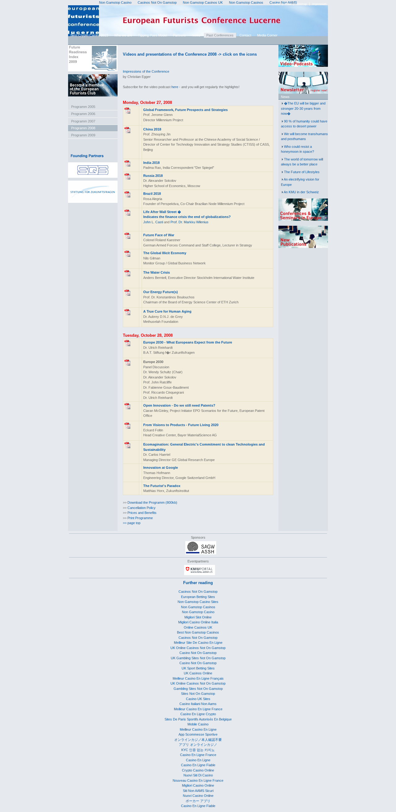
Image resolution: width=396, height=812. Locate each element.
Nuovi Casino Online (198, 795)
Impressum (319, 4)
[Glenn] (127, 112)
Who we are (123, 35)
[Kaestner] (127, 238)
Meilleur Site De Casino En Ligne (198, 642)
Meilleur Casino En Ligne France (198, 709)
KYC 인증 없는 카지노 (198, 750)
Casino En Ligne (198, 760)
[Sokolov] (127, 178)
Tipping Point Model (152, 35)
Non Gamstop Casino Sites (198, 602)
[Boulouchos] (127, 295)
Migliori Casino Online (198, 785)
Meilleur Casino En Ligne (198, 729)
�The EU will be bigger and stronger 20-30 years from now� (303, 108)
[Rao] (127, 165)
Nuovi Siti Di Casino (198, 775)
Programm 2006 (83, 114)
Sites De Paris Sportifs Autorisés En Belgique (198, 719)
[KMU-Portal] (199, 574)
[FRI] (93, 70)
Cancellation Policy (141, 508)
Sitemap (301, 4)
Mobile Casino (198, 724)
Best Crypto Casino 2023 (89, 35)
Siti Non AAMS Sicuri (198, 791)
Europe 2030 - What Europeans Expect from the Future (187, 342)
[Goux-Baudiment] (127, 364)
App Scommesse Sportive (198, 734)
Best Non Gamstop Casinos (198, 632)
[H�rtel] (127, 447)
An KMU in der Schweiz (301, 192)
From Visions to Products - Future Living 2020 (180, 425)
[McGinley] (127, 408)
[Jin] (127, 132)
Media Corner (267, 35)
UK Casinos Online (198, 673)
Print (288, 4)
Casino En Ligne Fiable (198, 765)
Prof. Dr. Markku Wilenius (189, 222)
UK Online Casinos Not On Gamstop (198, 648)
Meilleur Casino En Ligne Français (198, 678)
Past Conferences (220, 35)
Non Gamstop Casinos (198, 607)
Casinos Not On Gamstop (198, 591)
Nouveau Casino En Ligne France (198, 780)
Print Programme (140, 518)
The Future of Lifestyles (302, 172)
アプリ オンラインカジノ (198, 744)
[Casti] (127, 214)
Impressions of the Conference (146, 71)
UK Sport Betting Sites (198, 668)
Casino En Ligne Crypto (198, 714)
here (174, 87)
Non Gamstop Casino (198, 612)
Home (276, 4)
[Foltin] (127, 428)
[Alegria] (127, 196)
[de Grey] (127, 314)
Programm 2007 (83, 121)
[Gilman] (127, 256)
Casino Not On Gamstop (198, 653)
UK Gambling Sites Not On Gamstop (198, 658)
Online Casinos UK (198, 627)
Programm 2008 (83, 128)
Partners (179, 35)
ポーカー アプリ (198, 801)
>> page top (131, 523)
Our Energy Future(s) (160, 292)
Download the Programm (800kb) (152, 502)
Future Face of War (158, 235)
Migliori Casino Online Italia (198, 622)
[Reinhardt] (127, 345)
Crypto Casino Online (198, 770)
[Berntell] (127, 275)
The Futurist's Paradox (161, 486)
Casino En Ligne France (198, 755)
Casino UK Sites (198, 699)
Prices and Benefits (142, 513)
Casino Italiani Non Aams (198, 704)
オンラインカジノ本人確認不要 (198, 739)
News (196, 35)
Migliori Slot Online (198, 617)
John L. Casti (153, 222)
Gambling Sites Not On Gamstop (198, 688)
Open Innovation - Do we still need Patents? (179, 405)
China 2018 (152, 129)
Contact (245, 35)
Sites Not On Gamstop (198, 693)
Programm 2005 (83, 107)
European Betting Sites (198, 597)
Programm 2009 (83, 135)
